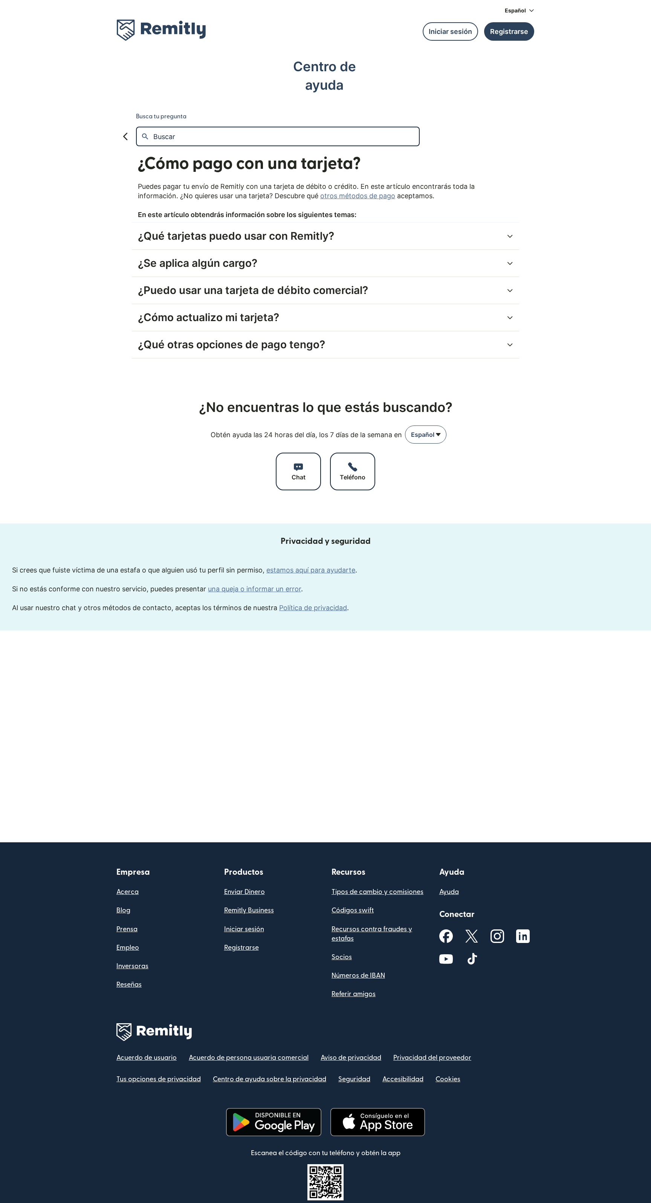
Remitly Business (249, 910)
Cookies (448, 1079)
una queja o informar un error (254, 589)
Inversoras (132, 966)
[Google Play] (273, 1122)
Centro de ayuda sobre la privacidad (269, 1079)
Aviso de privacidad (351, 1058)
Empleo (127, 947)
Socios (342, 957)
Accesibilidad (402, 1079)
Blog (123, 910)
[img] (161, 30)
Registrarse (241, 947)
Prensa (127, 929)
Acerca (127, 892)
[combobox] (425, 434)
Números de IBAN (358, 975)
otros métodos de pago (357, 196)
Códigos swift (353, 910)
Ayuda (449, 892)
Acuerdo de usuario (146, 1058)
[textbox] (286, 136)
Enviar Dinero (244, 892)
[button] (519, 10)
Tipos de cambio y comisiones (377, 892)
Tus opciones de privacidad (158, 1079)
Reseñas (129, 984)
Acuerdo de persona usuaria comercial (249, 1058)
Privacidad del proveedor (432, 1058)
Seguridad (354, 1079)
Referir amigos (354, 994)
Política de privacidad (313, 608)
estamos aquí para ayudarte (310, 570)
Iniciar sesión (244, 929)
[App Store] (377, 1122)
